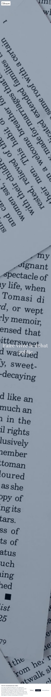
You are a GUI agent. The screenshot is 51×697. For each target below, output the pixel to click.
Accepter (38, 690)
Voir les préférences (45, 690)
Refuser (32, 690)
